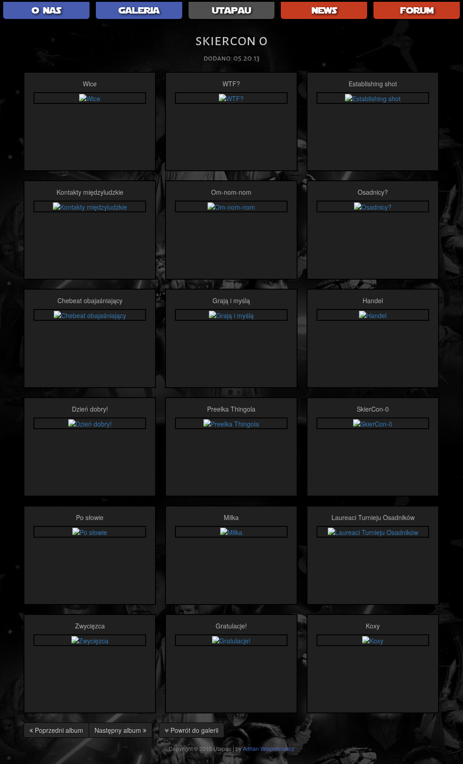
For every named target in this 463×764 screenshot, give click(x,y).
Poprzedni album (58, 730)
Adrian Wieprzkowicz (268, 748)
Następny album (118, 730)
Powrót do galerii (193, 730)
